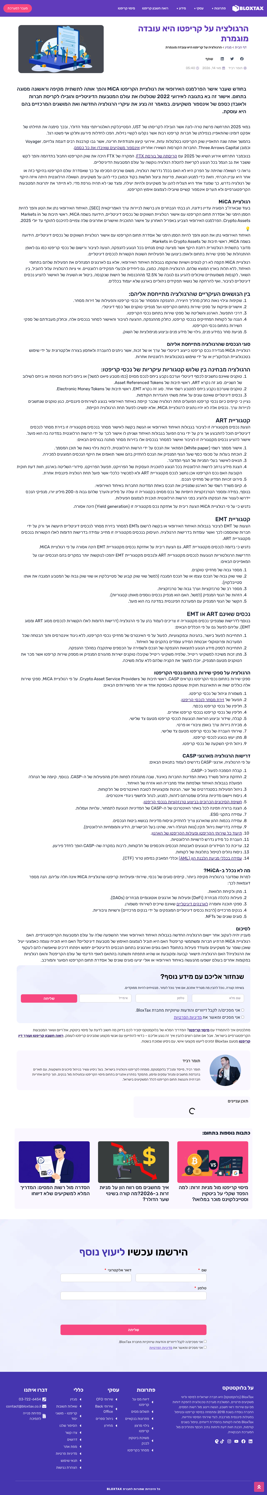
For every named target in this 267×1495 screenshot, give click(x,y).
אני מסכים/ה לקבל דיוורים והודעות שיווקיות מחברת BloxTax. (187, 1010)
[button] (242, 58)
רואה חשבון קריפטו (155, 8)
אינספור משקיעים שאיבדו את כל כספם (107, 147)
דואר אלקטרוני (119, 1270)
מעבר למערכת (18, 8)
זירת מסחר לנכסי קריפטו (202, 699)
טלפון (202, 1288)
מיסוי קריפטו (126, 8)
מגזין (228, 47)
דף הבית (241, 47)
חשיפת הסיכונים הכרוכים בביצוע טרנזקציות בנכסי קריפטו (193, 801)
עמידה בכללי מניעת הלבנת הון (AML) (210, 858)
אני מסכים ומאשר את (207, 1017)
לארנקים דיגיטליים (192, 903)
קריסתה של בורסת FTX (156, 155)
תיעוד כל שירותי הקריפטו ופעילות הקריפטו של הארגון (197, 833)
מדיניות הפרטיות (188, 1017)
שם (204, 1270)
